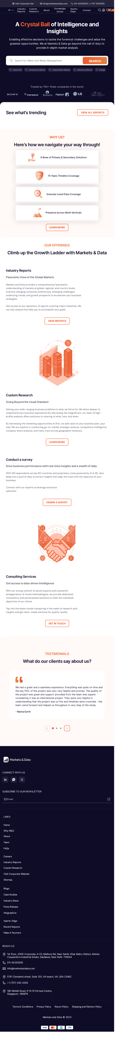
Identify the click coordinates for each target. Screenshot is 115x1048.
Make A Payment (12, 932)
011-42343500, (81, 3)
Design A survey (57, 502)
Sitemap (8, 879)
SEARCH (95, 61)
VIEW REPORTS (57, 320)
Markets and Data (52, 1017)
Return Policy (61, 1006)
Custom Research (13, 867)
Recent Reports (12, 926)
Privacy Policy (44, 1006)
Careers (8, 856)
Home (7, 825)
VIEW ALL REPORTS (92, 112)
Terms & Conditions (22, 1006)
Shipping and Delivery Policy (87, 1006)
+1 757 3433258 (97, 3)
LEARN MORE (57, 227)
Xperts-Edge (10, 920)
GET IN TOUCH (57, 623)
